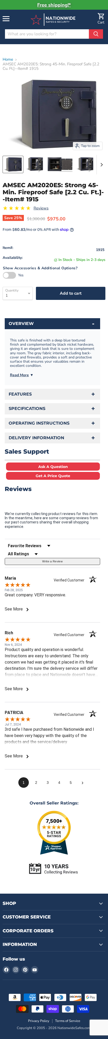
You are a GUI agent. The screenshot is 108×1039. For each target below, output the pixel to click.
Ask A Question (53, 466)
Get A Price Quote (53, 475)
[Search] (96, 34)
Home (8, 59)
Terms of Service (67, 1021)
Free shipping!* (54, 5)
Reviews (41, 208)
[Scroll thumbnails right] (100, 164)
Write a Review (52, 561)
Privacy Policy (38, 1021)
